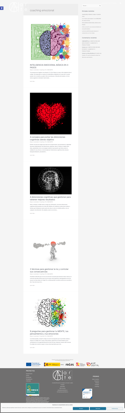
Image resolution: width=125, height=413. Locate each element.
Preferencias (115, 408)
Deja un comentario (34, 69)
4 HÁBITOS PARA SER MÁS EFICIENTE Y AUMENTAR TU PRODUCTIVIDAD (91, 43)
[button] (1, 8)
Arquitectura (108, 3)
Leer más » (32, 81)
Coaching (42, 69)
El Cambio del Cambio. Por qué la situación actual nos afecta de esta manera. (91, 55)
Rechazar (98, 408)
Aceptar (81, 408)
